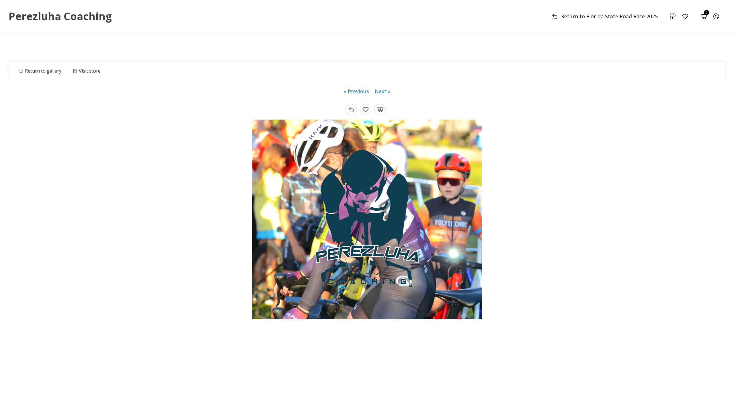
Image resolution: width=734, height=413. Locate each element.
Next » (383, 91)
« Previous (356, 91)
